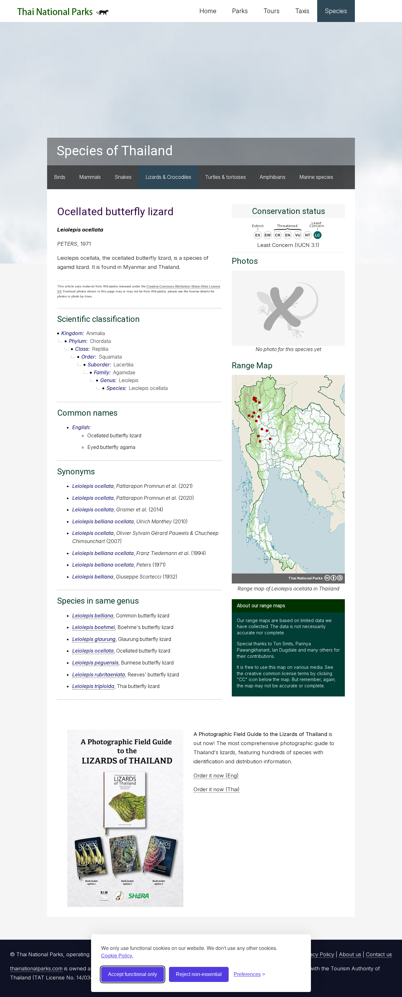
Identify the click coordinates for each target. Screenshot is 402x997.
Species (336, 11)
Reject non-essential (199, 974)
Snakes (123, 177)
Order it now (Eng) (216, 775)
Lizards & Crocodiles (168, 177)
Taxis (302, 11)
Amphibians (272, 177)
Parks (240, 11)
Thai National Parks (63, 14)
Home (207, 11)
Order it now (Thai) (216, 789)
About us (350, 954)
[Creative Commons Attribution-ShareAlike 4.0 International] (333, 578)
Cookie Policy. (117, 955)
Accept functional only (132, 974)
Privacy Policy (317, 954)
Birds (59, 177)
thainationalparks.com (36, 968)
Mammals (90, 177)
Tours (271, 11)
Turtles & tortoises (225, 177)
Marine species (316, 177)
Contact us (379, 954)
